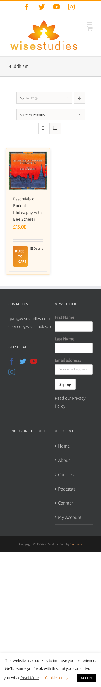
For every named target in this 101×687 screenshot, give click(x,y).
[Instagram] (11, 372)
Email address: (68, 360)
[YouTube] (33, 361)
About (64, 460)
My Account (69, 517)
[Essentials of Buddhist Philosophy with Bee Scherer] (28, 171)
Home (64, 445)
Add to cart (22, 256)
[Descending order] (79, 98)
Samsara (76, 544)
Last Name (64, 338)
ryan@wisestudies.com (29, 318)
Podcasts (66, 488)
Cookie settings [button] (57, 677)
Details (38, 248)
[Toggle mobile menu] (90, 23)
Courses (66, 474)
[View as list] (55, 128)
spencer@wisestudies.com (32, 326)
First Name (64, 317)
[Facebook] (11, 361)
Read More (29, 677)
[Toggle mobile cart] (90, 28)
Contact (65, 502)
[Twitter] (22, 361)
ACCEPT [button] (87, 678)
